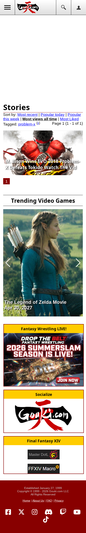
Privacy (59, 500)
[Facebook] (8, 512)
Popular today (53, 114)
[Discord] (49, 512)
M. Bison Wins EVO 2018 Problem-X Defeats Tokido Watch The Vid (42, 164)
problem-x (26, 124)
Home (26, 500)
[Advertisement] (43, 58)
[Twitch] (63, 512)
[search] (63, 7)
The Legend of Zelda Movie (35, 302)
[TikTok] (46, 519)
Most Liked (69, 119)
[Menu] (7, 7)
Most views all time (39, 119)
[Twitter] (21, 512)
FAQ (49, 500)
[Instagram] (34, 512)
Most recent (27, 114)
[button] (8, 262)
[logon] (78, 7)
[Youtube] (77, 512)
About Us (38, 500)
